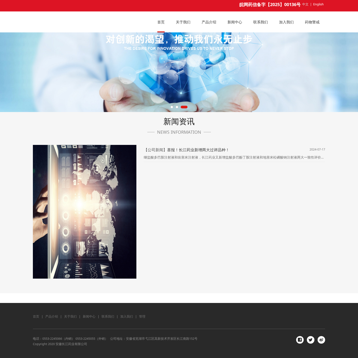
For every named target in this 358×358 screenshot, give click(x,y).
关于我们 (183, 21)
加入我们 (286, 21)
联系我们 (260, 21)
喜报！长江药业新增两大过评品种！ (198, 149)
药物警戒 (312, 21)
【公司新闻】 (155, 149)
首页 (161, 21)
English (318, 4)
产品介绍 (209, 21)
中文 (305, 4)
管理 (142, 316)
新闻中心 (234, 21)
